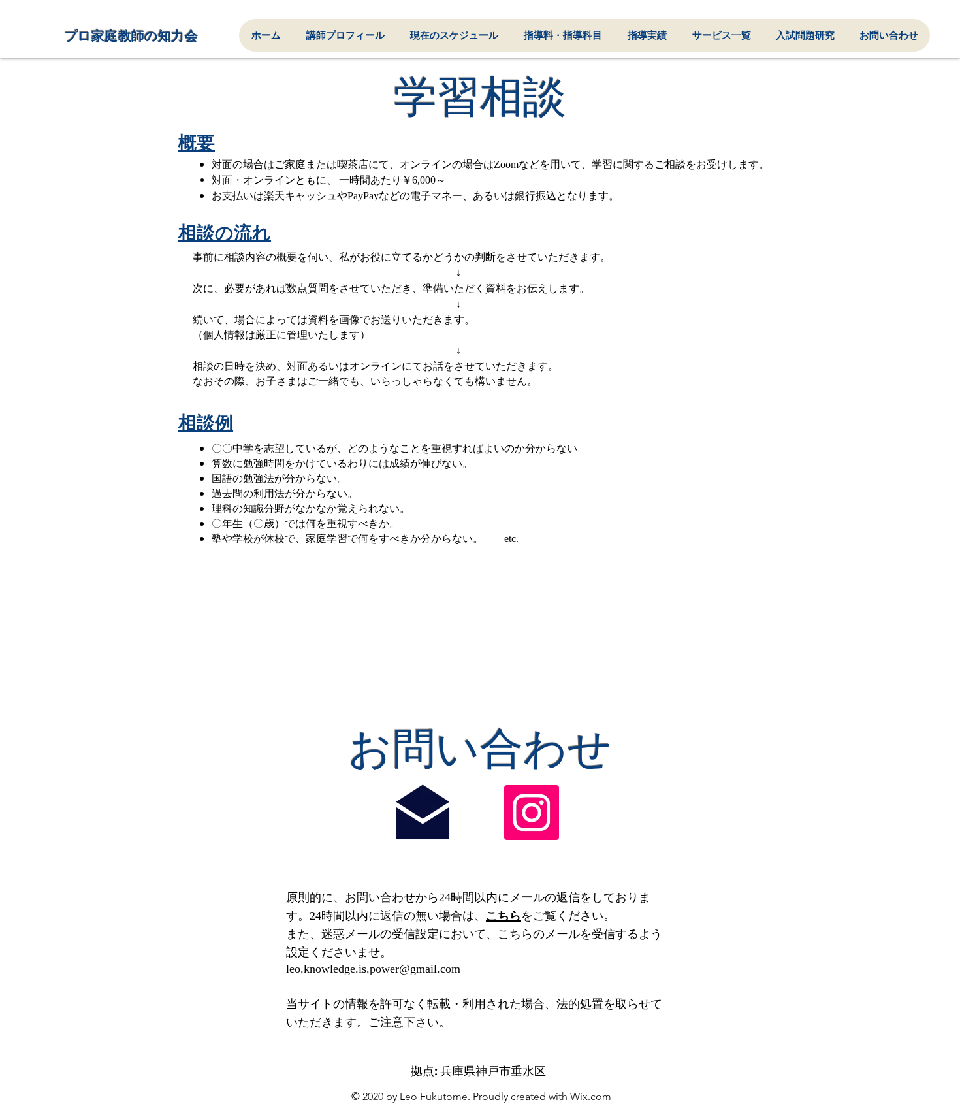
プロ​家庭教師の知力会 (131, 36)
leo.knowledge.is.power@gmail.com (373, 968)
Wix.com (590, 1096)
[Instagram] (531, 812)
